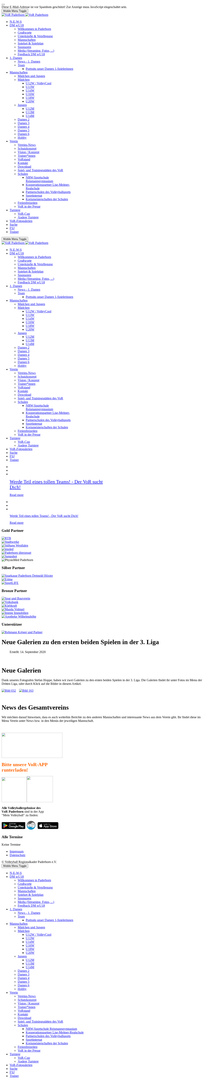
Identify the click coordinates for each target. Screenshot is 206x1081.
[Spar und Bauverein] (16, 598)
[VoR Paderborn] (25, 15)
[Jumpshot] (9, 556)
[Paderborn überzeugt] (16, 552)
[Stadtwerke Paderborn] (10, 542)
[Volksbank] (10, 602)
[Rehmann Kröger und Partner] (22, 632)
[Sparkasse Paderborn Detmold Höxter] (27, 575)
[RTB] (6, 538)
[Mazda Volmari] (13, 609)
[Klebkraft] (9, 605)
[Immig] (15, 613)
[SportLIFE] (10, 583)
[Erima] (7, 579)
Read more (17, 495)
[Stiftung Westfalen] (15, 545)
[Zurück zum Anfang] (3, 4)
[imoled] (7, 549)
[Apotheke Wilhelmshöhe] (19, 616)
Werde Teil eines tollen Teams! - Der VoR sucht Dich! (44, 516)
